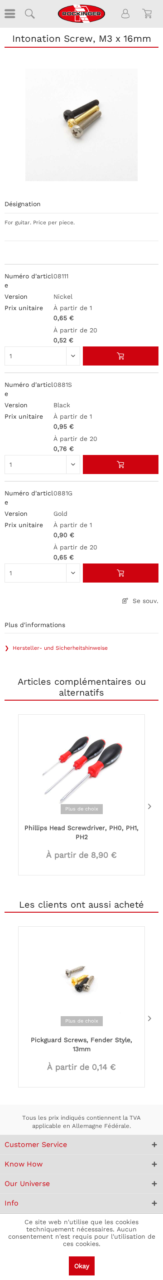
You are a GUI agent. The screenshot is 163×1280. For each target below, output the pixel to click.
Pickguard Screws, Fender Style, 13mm (81, 1044)
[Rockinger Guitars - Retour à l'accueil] (81, 14)
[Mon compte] (126, 14)
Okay (81, 1266)
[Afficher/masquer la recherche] (29, 14)
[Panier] (148, 14)
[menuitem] (9, 14)
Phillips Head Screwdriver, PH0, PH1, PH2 (81, 832)
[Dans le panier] (120, 356)
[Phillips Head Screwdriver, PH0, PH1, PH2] (81, 768)
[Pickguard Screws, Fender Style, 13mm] (81, 980)
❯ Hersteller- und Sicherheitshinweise (56, 648)
